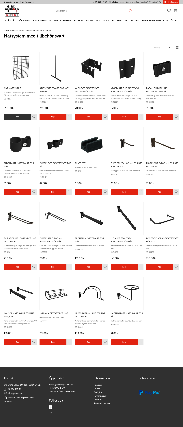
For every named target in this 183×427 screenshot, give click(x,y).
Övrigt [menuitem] (174, 20)
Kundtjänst (98, 392)
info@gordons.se (118, 2)
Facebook (50, 407)
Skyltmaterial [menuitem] (132, 20)
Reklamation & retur (102, 403)
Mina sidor (98, 385)
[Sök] (130, 11)
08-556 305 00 (101, 2)
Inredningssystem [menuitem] (42, 20)
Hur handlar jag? (100, 396)
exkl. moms (174, 2)
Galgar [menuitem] (89, 20)
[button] (170, 11)
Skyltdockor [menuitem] (103, 20)
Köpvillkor (97, 399)
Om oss (97, 388)
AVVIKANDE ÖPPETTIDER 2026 (62, 391)
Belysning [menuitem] (117, 20)
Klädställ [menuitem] (10, 20)
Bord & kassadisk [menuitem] (63, 20)
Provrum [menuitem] (78, 20)
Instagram (50, 413)
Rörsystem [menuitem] (24, 20)
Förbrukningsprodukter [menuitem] (155, 20)
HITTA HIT (8, 401)
